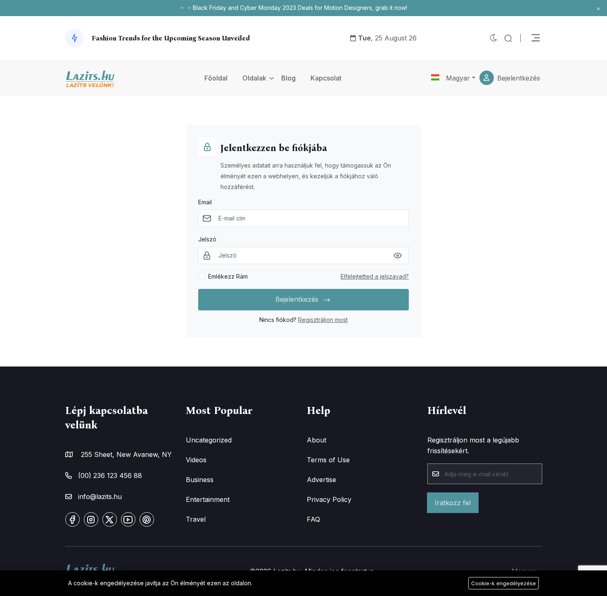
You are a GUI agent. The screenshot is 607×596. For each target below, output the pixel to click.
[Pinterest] (147, 519)
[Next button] (182, 8)
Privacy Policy (329, 499)
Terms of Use (328, 460)
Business (199, 479)
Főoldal (216, 78)
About (316, 440)
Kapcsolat (326, 78)
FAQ (313, 519)
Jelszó (207, 239)
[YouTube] (128, 519)
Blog (288, 78)
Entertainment (208, 499)
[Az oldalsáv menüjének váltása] (535, 38)
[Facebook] (72, 519)
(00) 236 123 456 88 (110, 475)
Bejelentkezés (518, 78)
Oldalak (254, 78)
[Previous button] (189, 8)
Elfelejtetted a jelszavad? (375, 276)
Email (205, 202)
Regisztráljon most (323, 319)
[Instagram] (91, 519)
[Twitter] (109, 519)
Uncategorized (209, 440)
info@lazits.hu (100, 496)
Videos (196, 460)
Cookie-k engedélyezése (503, 583)
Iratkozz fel (453, 503)
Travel (196, 519)
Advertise (321, 479)
